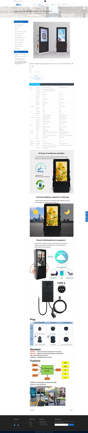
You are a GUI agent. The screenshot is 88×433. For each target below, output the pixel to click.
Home (30, 421)
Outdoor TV (17, 27)
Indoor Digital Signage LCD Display (20, 31)
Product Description (34, 84)
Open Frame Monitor (18, 35)
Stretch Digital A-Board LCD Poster (20, 37)
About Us (30, 422)
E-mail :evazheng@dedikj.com (20, 59)
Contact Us (31, 426)
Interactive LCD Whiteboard (19, 40)
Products (30, 423)
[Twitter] (16, 425)
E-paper (16, 29)
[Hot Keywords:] (72, 4)
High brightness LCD (42, 422)
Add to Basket (35, 78)
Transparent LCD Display (19, 46)
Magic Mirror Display (18, 44)
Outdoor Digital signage (43, 423)
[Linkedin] (14, 425)
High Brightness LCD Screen (19, 33)
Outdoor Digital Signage (19, 25)
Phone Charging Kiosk (18, 42)
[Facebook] (45, 1)
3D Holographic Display (43, 421)
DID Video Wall (17, 48)
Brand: (30, 68)
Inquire (36, 76)
